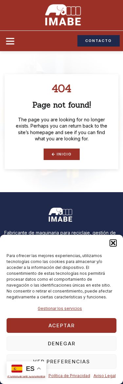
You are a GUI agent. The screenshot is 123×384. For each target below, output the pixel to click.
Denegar (61, 343)
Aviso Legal (104, 375)
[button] (113, 243)
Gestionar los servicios (60, 308)
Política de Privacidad (69, 375)
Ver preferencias (61, 361)
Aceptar (62, 325)
